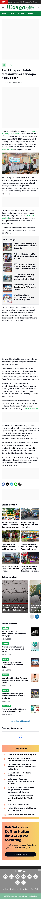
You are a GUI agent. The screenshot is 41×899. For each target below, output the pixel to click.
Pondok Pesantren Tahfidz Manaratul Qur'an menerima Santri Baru (10, 525)
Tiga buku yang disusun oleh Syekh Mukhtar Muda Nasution (10, 546)
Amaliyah (6, 706)
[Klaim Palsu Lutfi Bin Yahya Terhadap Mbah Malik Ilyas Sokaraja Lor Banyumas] (15, 596)
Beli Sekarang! (20, 854)
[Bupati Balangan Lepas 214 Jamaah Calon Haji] (30, 514)
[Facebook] (3, 484)
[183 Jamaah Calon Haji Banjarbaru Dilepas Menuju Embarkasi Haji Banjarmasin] (7, 278)
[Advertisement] (20, 39)
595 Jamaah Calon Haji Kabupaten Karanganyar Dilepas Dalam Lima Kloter (25, 266)
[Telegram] (11, 484)
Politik (12, 13)
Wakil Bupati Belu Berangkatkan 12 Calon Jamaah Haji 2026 (24, 297)
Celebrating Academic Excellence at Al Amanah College (25, 287)
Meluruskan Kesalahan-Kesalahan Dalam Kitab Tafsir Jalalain (21, 781)
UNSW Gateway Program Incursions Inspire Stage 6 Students (25, 246)
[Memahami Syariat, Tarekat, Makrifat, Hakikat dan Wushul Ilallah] (35, 678)
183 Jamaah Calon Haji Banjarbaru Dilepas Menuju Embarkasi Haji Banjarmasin (24, 277)
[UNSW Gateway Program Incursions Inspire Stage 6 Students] (7, 247)
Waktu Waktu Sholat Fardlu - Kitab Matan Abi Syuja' (14, 710)
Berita (5, 659)
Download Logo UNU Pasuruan (21, 814)
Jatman (21, 13)
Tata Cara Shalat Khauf (18, 804)
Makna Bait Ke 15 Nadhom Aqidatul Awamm (19, 774)
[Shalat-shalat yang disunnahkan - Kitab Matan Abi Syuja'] (35, 631)
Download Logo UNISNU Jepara (22, 754)
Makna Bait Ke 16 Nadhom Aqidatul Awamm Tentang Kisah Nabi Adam (22, 766)
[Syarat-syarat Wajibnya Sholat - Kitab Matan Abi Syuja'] (35, 646)
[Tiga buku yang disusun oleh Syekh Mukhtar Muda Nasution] (11, 536)
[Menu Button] (3, 7)
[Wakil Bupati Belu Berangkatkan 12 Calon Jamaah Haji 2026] (7, 298)
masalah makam (31, 408)
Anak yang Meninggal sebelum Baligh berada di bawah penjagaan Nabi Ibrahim (21, 789)
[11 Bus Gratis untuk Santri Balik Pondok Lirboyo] (11, 558)
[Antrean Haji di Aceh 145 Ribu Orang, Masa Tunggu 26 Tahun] (7, 257)
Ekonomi (31, 13)
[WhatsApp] (15, 484)
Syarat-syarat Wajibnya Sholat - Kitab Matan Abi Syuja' (13, 649)
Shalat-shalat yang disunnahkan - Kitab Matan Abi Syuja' (14, 633)
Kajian (5, 628)
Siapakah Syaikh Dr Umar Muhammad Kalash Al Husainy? (22, 759)
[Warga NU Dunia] (20, 7)
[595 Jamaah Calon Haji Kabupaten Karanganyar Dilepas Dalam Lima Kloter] (7, 267)
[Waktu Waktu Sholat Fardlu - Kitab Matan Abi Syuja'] (35, 709)
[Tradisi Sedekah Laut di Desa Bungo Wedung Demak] (30, 536)
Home (4, 13)
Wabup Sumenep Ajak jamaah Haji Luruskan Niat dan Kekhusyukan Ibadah (29, 568)
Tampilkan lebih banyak (20, 721)
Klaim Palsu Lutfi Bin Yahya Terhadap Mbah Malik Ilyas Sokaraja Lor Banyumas (13, 607)
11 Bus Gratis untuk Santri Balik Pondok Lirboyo (10, 568)
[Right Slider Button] (39, 13)
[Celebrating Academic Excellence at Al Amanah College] (7, 288)
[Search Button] (38, 7)
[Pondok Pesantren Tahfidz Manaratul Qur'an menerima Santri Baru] (11, 514)
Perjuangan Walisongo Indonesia (19, 132)
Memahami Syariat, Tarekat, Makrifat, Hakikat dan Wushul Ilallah (15, 680)
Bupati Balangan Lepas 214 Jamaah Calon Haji (29, 525)
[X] (7, 484)
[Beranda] (4, 65)
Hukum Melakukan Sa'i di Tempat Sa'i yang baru (22, 809)
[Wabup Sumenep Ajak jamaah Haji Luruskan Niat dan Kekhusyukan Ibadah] (30, 558)
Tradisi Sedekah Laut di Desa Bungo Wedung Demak (29, 546)
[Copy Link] (20, 484)
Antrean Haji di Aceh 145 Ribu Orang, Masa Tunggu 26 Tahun (25, 256)
